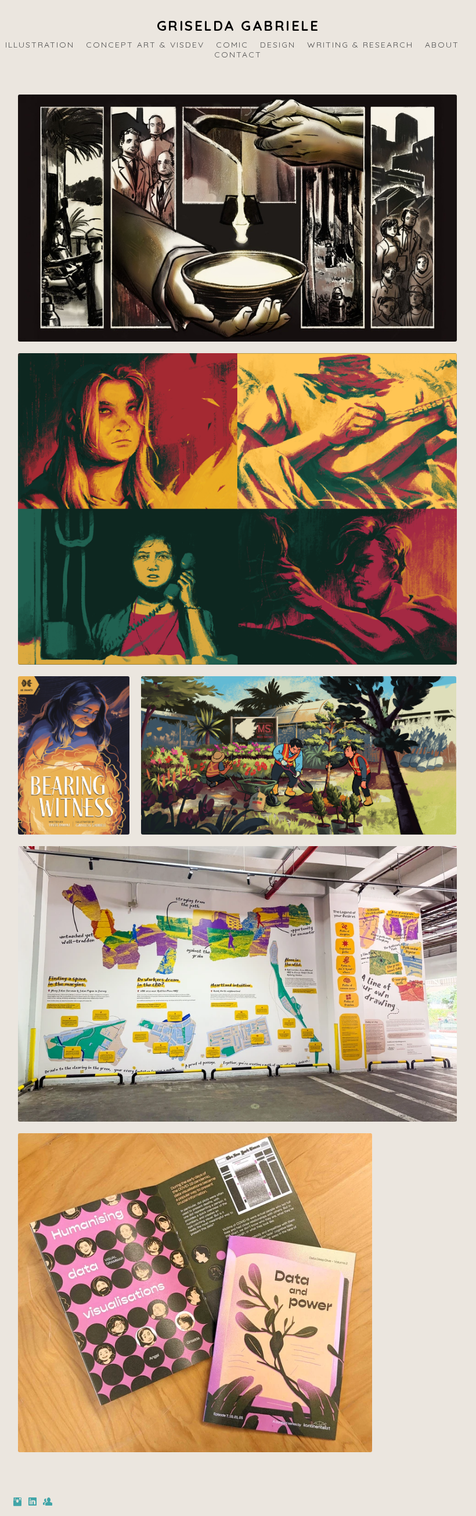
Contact (238, 54)
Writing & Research (360, 44)
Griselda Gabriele (238, 25)
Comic (232, 44)
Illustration (39, 44)
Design (277, 44)
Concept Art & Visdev (145, 44)
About (442, 44)
